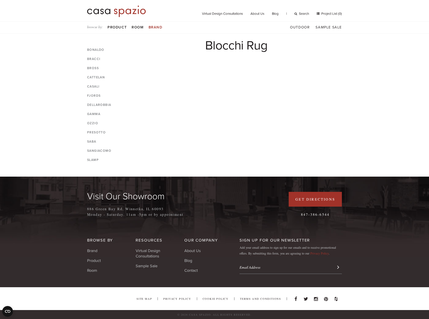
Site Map (144, 298)
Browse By (100, 240)
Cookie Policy (216, 298)
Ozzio (92, 123)
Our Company (201, 240)
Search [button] (304, 14)
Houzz (336, 297)
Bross (93, 68)
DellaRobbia (99, 105)
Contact (191, 270)
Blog (275, 14)
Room (137, 27)
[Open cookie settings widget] (7, 311)
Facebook (295, 297)
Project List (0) (331, 14)
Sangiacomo (99, 151)
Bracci (93, 59)
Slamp (93, 160)
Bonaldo (95, 50)
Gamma (93, 114)
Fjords (94, 96)
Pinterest (326, 297)
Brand (155, 27)
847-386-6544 (315, 214)
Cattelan (96, 77)
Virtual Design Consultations (222, 14)
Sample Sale (328, 27)
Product (117, 27)
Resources (149, 240)
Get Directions (315, 199)
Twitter (306, 297)
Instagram (316, 297)
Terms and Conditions (260, 298)
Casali (93, 86)
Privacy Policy (319, 253)
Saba (91, 141)
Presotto (96, 132)
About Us (257, 14)
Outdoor (300, 27)
